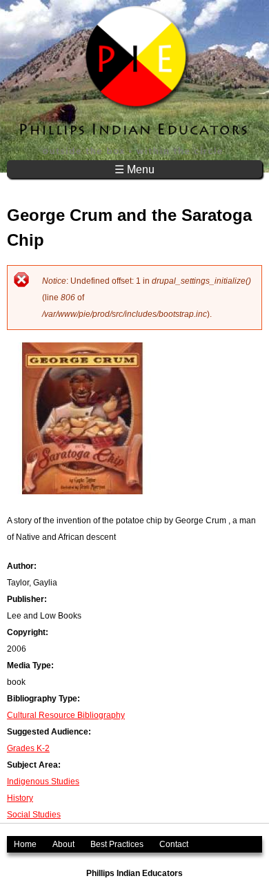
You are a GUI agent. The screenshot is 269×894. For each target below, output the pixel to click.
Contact (173, 844)
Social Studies (34, 814)
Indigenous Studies (43, 781)
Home (25, 844)
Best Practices (116, 844)
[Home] (134, 80)
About (63, 844)
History (20, 798)
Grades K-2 (28, 748)
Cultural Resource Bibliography (66, 715)
